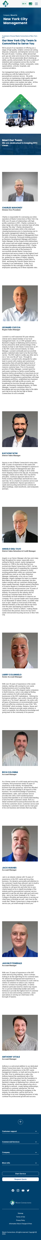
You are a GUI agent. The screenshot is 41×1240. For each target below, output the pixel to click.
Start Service (20, 1174)
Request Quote (21, 1179)
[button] (36, 3)
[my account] (30, 3)
